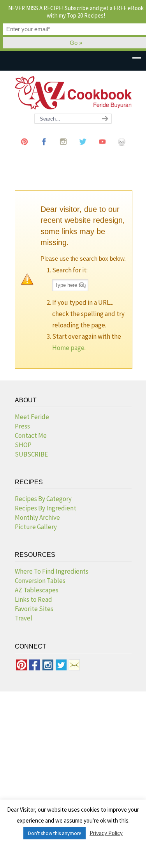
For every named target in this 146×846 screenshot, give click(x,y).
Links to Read (33, 599)
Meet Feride (32, 416)
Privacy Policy (106, 833)
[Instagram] (63, 149)
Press (22, 426)
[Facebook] (44, 149)
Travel (23, 618)
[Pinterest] (24, 149)
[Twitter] (83, 149)
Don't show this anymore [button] (54, 833)
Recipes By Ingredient (45, 508)
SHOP (23, 445)
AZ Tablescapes (36, 590)
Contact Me (31, 435)
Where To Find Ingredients (51, 571)
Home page (68, 347)
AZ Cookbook (73, 92)
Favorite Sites (34, 608)
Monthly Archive (37, 517)
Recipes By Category (43, 498)
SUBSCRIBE (31, 454)
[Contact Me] (122, 149)
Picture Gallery (36, 527)
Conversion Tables (40, 580)
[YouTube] (102, 149)
